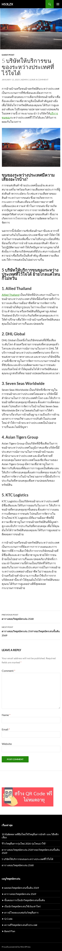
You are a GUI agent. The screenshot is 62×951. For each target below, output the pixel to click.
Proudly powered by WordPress (16, 946)
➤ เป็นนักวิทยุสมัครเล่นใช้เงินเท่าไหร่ (21, 906)
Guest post (8, 55)
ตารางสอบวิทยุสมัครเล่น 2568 (18, 616)
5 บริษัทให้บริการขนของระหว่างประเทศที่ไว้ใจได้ (27, 859)
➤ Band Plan (8, 931)
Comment (8, 670)
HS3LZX (7, 4)
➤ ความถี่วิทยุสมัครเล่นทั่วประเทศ (19, 924)
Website (7, 743)
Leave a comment (38, 79)
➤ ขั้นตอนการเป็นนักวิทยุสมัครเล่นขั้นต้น (23, 900)
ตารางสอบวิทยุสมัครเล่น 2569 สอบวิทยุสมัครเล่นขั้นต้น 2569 (31, 631)
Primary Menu (58, 4)
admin (24, 79)
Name (6, 714)
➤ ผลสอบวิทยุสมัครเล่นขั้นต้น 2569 (20, 887)
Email (6, 729)
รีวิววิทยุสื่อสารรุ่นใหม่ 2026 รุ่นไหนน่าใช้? (24, 843)
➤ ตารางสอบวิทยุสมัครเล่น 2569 (19, 893)
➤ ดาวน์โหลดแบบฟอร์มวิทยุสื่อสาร (20, 912)
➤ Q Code (7, 918)
